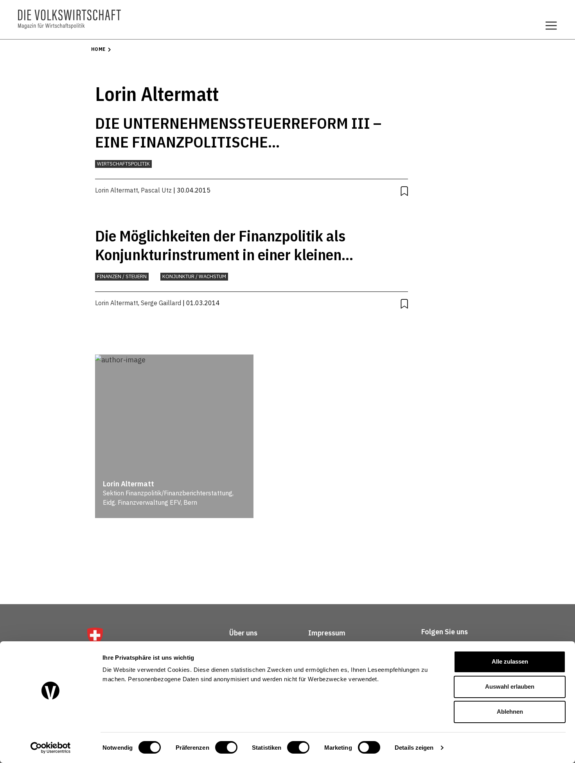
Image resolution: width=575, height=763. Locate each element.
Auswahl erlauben (509, 686)
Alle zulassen (510, 661)
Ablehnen (510, 711)
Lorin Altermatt (116, 190)
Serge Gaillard (161, 303)
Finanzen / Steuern (122, 276)
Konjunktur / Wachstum (194, 276)
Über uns (243, 632)
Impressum (326, 632)
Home (98, 49)
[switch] (226, 747)
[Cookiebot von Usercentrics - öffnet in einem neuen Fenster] (50, 748)
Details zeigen (414, 747)
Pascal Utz (156, 190)
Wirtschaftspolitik (123, 163)
